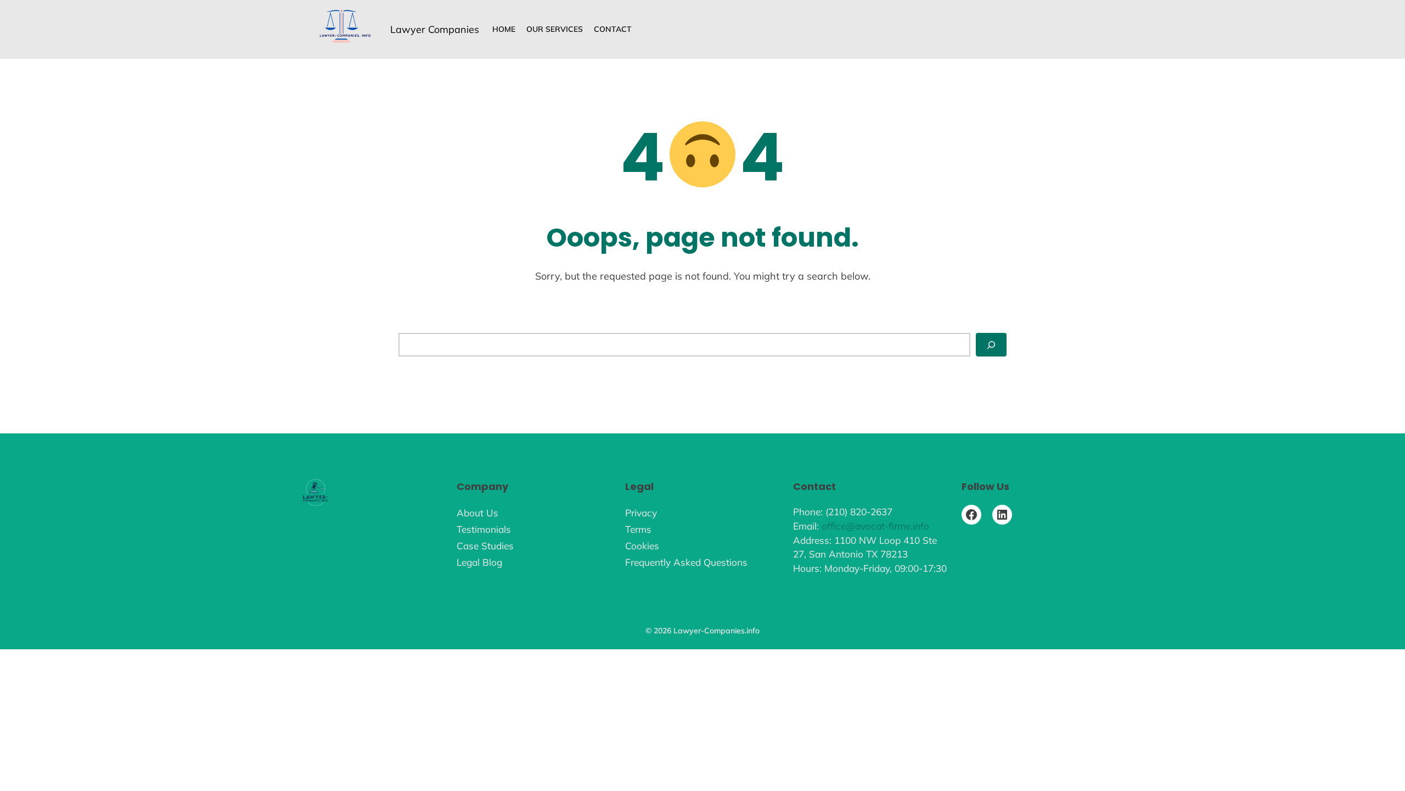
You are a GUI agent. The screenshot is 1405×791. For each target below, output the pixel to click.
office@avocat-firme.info (875, 526)
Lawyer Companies (434, 29)
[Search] (991, 344)
